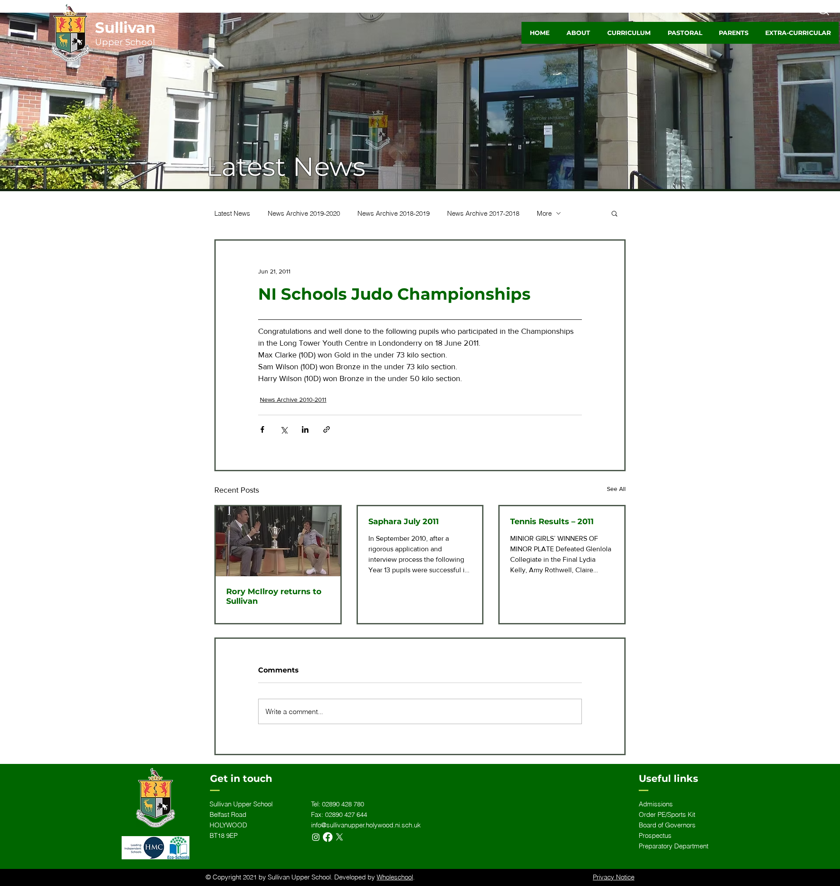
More (544, 213)
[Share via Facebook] (262, 429)
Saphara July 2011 (403, 521)
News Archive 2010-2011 (293, 399)
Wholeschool (395, 877)
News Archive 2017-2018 (483, 213)
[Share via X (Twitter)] (284, 429)
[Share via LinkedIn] (305, 429)
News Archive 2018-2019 (393, 213)
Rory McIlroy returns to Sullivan (274, 596)
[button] (578, 33)
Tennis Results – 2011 (552, 521)
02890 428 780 (343, 804)
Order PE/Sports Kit (667, 814)
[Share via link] (326, 429)
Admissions (656, 804)
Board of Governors (667, 825)
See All (616, 488)
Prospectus (655, 835)
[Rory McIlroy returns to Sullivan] (278, 541)
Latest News (232, 213)
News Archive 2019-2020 (304, 213)
